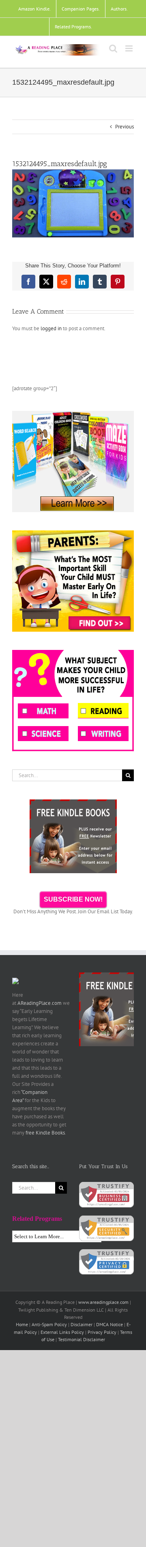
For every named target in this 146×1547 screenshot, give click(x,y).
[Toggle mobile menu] (129, 48)
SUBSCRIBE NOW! (73, 899)
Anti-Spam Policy (49, 1324)
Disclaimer (81, 1324)
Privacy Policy (102, 1332)
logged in (51, 328)
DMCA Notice (109, 1324)
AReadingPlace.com (39, 1003)
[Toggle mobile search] (113, 48)
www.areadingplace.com (103, 1302)
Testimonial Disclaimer (81, 1339)
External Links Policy (62, 1332)
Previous (124, 126)
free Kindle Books (45, 1132)
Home (22, 1324)
